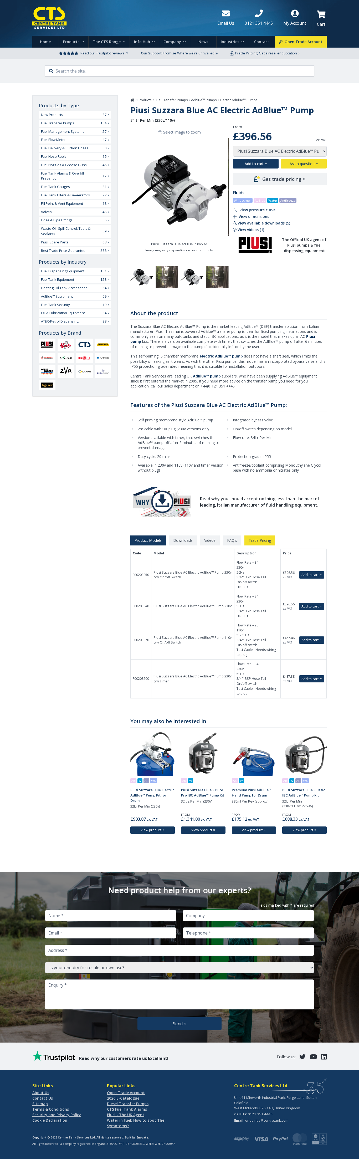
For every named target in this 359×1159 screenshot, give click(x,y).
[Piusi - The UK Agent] (47, 344)
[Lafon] (84, 371)
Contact (261, 41)
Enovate (142, 1137)
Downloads (183, 540)
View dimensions (254, 216)
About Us (40, 1092)
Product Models (148, 540)
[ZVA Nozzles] (66, 371)
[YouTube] (313, 1056)
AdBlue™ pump (207, 376)
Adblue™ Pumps (204, 100)
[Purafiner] (103, 371)
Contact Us (42, 1098)
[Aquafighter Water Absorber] (47, 358)
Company (172, 41)
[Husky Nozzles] (66, 345)
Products (71, 41)
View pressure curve (257, 209)
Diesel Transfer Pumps (127, 1103)
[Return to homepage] (120, 18)
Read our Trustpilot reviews (102, 53)
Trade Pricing (260, 540)
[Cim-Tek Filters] (84, 358)
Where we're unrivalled (195, 53)
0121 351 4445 (260, 1114)
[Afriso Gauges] (103, 358)
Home (45, 41)
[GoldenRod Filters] (103, 344)
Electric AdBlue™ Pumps (239, 100)
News (203, 41)
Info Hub (142, 41)
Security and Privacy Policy (56, 1114)
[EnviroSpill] (66, 358)
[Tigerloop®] (47, 385)
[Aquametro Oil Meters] (47, 372)
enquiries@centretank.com (266, 1120)
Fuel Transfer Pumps (171, 100)
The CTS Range (107, 41)
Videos (210, 540)
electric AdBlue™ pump (221, 356)
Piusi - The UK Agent (125, 1114)
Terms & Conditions (50, 1109)
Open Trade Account (126, 1092)
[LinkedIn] (324, 1056)
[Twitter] (302, 1056)
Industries (230, 41)
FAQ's (232, 540)
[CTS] (84, 344)
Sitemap (40, 1103)
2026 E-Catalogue (123, 1098)
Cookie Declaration (49, 1120)
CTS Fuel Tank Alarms (127, 1109)
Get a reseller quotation (278, 53)
